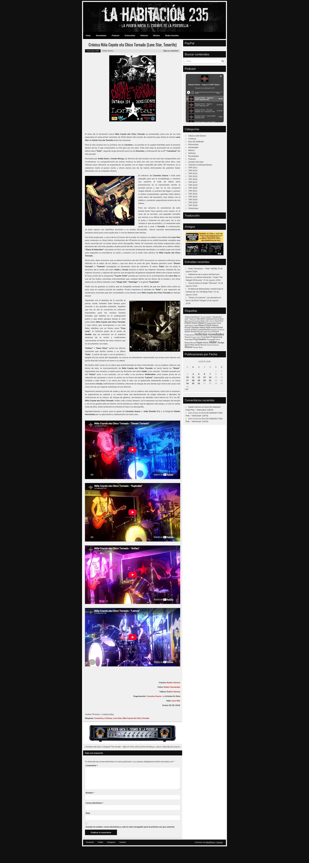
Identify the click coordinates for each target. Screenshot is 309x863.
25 (193, 383)
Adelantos (192, 319)
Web (88, 813)
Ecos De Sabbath (196, 141)
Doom (188, 322)
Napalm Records (208, 331)
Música (156, 35)
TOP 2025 (192, 202)
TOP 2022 (192, 193)
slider (213, 342)
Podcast (115, 35)
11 (193, 377)
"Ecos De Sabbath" (206, 317)
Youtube (122, 842)
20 (204, 380)
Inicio (88, 35)
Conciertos (99, 718)
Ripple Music (202, 342)
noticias (201, 334)
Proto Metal (189, 339)
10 (187, 377)
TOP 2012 (192, 167)
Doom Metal (198, 322)
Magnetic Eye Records (217, 330)
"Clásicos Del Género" (192, 317)
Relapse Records (190, 343)
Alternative (201, 319)
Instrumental (217, 327)
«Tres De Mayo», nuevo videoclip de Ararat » (161, 746)
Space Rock (189, 345)
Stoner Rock (197, 347)
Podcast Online (196, 337)
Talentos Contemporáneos (200, 164)
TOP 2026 (192, 205)
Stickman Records (213, 345)
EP (205, 323)
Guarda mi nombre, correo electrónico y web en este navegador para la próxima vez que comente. (130, 827)
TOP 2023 (192, 196)
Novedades (101, 35)
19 (199, 380)
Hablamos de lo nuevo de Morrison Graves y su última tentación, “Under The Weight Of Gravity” (204, 277)
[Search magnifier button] (222, 61)
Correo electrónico (94, 803)
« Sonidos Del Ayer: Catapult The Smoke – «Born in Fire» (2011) (113, 746)
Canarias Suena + (155, 696)
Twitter (100, 842)
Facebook (90, 842)
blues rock (204, 321)
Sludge (220, 342)
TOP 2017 (192, 182)
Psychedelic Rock (213, 339)
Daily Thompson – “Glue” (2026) (202, 268)
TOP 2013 (192, 170)
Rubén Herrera (107, 51)
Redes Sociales (172, 35)
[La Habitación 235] (132, 741)
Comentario (92, 765)
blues (222, 319)
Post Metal (205, 337)
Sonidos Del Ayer (196, 162)
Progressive (216, 337)
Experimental (211, 323)
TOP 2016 (192, 179)
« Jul (186, 389)
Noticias (144, 35)
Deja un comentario (171, 51)
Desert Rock (219, 321)
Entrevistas (130, 35)
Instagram (111, 842)
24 (187, 383)
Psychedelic (199, 339)
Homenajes (193, 147)
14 (210, 377)
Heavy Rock (204, 327)
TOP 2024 (192, 199)
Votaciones (193, 208)
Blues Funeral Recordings (192, 321)
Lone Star (175, 700)
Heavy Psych (204, 325)
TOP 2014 (192, 173)
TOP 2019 (192, 185)
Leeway (219, 842)
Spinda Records (201, 345)
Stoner (189, 347)
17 (187, 380)
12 (199, 377)
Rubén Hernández (172, 687)
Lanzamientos (204, 329)
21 (210, 380)
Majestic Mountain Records (194, 331)
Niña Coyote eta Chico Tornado (136, 718)
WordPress (210, 842)
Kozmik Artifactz (191, 330)
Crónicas (108, 718)
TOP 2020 (192, 188)
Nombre (90, 793)
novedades (216, 334)
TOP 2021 (192, 191)
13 (204, 377)
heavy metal (193, 325)
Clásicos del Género (197, 135)
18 (193, 380)
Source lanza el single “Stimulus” (202, 283)
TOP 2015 (192, 176)
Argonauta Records (212, 319)
